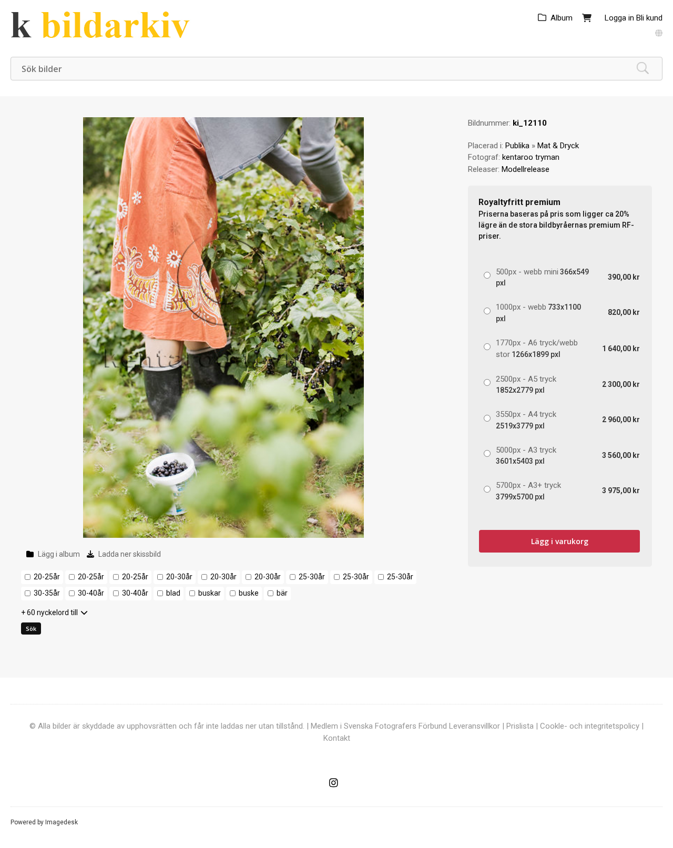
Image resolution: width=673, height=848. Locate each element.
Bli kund (649, 18)
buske (249, 593)
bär (282, 593)
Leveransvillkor (474, 726)
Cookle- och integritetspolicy (589, 726)
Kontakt (336, 738)
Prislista (520, 726)
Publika (517, 145)
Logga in (619, 18)
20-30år (179, 577)
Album (561, 18)
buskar (209, 593)
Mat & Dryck (558, 145)
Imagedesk (61, 822)
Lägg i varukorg (559, 541)
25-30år (312, 577)
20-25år (47, 577)
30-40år (91, 593)
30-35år (47, 593)
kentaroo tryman (530, 157)
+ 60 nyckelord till (49, 612)
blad (173, 593)
